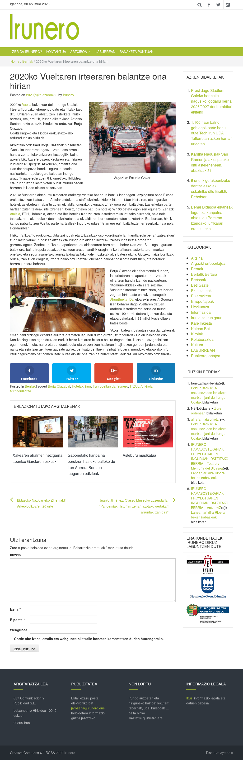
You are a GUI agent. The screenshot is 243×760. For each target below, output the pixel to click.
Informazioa (201, 312)
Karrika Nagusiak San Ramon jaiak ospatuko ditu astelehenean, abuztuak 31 (210, 162)
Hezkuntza (200, 306)
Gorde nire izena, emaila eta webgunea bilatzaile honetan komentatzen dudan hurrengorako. (89, 638)
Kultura (197, 344)
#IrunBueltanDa (122, 299)
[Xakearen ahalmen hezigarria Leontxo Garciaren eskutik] (38, 431)
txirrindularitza (20, 391)
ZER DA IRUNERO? (27, 51)
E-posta (17, 619)
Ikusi (189, 698)
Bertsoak (198, 279)
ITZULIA (136, 386)
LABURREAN (105, 51)
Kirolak (197, 334)
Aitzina (197, 258)
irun (88, 386)
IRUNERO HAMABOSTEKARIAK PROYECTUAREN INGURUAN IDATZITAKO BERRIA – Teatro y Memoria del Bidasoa (209, 456)
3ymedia (226, 752)
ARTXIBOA (78, 51)
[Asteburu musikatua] (148, 431)
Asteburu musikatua (139, 455)
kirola (149, 386)
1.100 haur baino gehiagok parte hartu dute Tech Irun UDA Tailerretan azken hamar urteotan (211, 133)
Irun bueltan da (104, 386)
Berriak (27, 61)
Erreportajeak (202, 301)
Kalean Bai (200, 328)
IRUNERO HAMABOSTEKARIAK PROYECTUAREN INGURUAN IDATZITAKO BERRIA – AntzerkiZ (209, 498)
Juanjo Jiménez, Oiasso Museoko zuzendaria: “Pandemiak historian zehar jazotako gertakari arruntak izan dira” (133, 506)
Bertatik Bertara (204, 274)
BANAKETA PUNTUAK (136, 51)
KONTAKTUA (56, 51)
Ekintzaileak (201, 290)
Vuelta (26, 104)
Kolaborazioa (202, 339)
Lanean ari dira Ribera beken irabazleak (208, 475)
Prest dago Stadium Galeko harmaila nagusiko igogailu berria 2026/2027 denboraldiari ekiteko (211, 101)
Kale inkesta (201, 323)
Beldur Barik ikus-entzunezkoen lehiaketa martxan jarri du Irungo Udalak (209, 394)
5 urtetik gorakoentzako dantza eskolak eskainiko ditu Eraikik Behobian (210, 189)
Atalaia (15, 213)
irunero (122, 386)
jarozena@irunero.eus (88, 708)
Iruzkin (15, 554)
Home (14, 61)
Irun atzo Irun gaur (206, 317)
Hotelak (77, 386)
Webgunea (18, 629)
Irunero (68, 94)
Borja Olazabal (59, 386)
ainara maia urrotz (205, 419)
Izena (15, 609)
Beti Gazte (200, 285)
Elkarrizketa (201, 296)
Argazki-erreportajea (208, 263)
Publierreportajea (205, 355)
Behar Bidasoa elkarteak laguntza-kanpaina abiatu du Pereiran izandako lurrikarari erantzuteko (212, 217)
